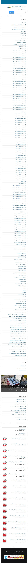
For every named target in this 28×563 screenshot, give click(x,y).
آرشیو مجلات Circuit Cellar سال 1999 (19, 74)
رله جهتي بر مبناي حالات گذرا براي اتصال (18, 444)
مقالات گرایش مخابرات (22, 257)
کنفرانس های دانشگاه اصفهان (20, 355)
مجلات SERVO (23, 211)
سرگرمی (24, 290)
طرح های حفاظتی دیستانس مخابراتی (19, 485)
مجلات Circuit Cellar (22, 48)
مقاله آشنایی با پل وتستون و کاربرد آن (17, 386)
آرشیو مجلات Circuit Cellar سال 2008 (19, 94)
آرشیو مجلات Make (22, 46)
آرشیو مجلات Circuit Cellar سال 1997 (19, 70)
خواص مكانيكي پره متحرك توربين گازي (18, 527)
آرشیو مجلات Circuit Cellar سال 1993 (19, 61)
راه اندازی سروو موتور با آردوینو (20, 417)
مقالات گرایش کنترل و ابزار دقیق (20, 259)
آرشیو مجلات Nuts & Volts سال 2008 (19, 194)
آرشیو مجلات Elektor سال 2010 (20, 127)
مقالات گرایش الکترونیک (21, 253)
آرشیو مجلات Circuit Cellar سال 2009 (19, 96)
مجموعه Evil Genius (22, 307)
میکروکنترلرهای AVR (22, 268)
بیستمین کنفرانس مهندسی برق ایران (19, 338)
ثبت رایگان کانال (23, 365)
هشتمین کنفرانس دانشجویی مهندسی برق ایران (17, 353)
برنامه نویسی (23, 38)
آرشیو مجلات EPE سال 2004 (21, 155)
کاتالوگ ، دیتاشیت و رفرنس (21, 303)
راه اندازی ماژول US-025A (21, 399)
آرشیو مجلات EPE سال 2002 (21, 151)
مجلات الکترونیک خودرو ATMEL (20, 242)
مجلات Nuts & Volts (22, 183)
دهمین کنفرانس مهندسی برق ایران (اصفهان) (18, 340)
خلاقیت (24, 288)
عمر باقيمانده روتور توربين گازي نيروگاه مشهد (17, 515)
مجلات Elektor (23, 111)
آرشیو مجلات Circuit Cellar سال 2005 (19, 87)
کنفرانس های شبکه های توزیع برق (19, 318)
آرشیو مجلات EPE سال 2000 (21, 146)
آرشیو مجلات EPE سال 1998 (21, 142)
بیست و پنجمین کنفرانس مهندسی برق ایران (18, 333)
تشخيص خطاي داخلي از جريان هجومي (18, 491)
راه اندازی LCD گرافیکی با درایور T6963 (19, 414)
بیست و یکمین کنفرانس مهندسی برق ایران (18, 335)
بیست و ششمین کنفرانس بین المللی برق (18, 329)
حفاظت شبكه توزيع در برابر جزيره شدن (18, 479)
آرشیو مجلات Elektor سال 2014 (20, 135)
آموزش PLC (23, 31)
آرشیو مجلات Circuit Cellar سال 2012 (19, 103)
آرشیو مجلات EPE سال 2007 (21, 161)
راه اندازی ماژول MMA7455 (21, 401)
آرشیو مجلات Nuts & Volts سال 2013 (19, 205)
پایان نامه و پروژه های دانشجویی (20, 299)
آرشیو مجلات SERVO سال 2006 (20, 220)
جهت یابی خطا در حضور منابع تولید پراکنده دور (17, 438)
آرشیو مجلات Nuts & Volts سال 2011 (19, 201)
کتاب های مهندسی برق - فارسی (20, 312)
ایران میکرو (22, 387)
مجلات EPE (24, 140)
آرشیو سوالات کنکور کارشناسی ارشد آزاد (19, 29)
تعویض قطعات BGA (22, 285)
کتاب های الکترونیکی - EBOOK (20, 305)
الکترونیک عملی (23, 33)
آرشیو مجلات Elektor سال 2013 (20, 133)
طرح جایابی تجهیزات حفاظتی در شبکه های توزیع (16, 497)
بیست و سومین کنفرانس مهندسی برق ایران (18, 327)
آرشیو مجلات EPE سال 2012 (21, 172)
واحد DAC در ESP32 (22, 408)
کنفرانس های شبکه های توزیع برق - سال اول (18, 320)
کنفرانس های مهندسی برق (21, 322)
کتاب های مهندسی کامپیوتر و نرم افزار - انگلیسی (17, 314)
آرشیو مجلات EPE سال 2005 (21, 157)
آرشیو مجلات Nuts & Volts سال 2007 (19, 192)
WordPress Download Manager (18, 553)
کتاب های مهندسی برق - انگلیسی (20, 309)
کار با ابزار (24, 296)
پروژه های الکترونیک (22, 301)
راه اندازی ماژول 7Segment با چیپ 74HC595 (18, 406)
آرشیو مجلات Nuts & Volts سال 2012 (19, 203)
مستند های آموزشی (22, 294)
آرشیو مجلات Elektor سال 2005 (20, 116)
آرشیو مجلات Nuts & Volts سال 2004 (19, 185)
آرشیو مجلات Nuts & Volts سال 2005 (19, 187)
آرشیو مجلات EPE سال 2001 (21, 148)
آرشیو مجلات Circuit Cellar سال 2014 (19, 107)
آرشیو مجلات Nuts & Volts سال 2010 (19, 198)
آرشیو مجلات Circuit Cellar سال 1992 (19, 59)
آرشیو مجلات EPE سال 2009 (21, 166)
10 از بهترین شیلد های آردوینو (20, 403)
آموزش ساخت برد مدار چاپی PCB (20, 277)
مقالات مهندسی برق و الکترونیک (20, 249)
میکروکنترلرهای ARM (22, 266)
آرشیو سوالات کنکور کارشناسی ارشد (19, 27)
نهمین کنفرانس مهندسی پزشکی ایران (19, 351)
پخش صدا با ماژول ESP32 (21, 419)
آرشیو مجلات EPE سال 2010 (21, 168)
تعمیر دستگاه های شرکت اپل (20, 283)
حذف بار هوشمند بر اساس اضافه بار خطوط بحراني (16, 450)
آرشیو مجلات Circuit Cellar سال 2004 (19, 85)
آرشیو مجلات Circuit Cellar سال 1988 (19, 50)
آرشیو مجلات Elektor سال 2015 (20, 137)
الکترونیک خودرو (23, 281)
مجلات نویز (24, 246)
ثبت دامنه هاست (22, 370)
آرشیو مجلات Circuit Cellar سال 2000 (19, 77)
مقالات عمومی (23, 251)
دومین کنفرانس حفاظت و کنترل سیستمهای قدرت (17, 344)
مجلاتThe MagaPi (22, 433)
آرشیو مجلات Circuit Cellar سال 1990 (19, 55)
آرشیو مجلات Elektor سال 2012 (20, 131)
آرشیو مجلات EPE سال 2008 (21, 164)
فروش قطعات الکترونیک (21, 368)
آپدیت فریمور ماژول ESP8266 (20, 412)
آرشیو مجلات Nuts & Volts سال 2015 (19, 209)
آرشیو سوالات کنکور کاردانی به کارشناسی (18, 24)
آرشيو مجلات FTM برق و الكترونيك (19, 44)
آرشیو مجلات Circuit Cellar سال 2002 (19, 81)
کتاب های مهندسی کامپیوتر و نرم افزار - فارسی (17, 316)
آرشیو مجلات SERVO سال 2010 (20, 229)
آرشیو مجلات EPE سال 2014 (21, 177)
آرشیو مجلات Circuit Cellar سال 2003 (19, 83)
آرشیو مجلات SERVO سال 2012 (20, 233)
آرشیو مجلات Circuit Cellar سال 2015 (19, 109)
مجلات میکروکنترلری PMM (21, 244)
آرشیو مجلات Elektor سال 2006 (20, 118)
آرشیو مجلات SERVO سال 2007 (20, 222)
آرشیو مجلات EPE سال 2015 (21, 179)
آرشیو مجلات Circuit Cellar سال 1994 (19, 64)
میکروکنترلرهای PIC (22, 270)
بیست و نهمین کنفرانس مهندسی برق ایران (18, 331)
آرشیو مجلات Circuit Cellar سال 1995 (19, 66)
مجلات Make (23, 181)
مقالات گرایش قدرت (22, 255)
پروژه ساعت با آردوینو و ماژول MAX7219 (18, 410)
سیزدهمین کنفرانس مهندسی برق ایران (19, 346)
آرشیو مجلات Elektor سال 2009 (20, 124)
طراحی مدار (24, 292)
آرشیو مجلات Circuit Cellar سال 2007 (19, 92)
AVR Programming (22, 429)
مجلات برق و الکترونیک (21, 42)
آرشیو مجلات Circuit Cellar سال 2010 (19, 98)
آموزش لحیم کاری (22, 279)
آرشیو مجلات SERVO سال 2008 (20, 224)
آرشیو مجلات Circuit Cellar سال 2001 (19, 79)
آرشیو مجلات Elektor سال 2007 (20, 120)
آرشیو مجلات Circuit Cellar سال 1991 (19, 57)
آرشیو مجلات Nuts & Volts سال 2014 (19, 207)
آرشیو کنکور (23, 22)
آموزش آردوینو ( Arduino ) (21, 264)
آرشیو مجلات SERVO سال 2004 (20, 216)
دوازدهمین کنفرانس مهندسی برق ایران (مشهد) (17, 342)
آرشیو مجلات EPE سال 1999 (21, 144)
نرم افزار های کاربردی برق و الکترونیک (19, 272)
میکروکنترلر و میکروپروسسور (20, 262)
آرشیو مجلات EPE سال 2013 (21, 174)
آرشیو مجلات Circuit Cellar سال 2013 (19, 105)
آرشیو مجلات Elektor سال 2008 (20, 122)
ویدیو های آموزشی (22, 275)
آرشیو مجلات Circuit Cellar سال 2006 (19, 90)
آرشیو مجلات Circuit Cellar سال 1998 (19, 72)
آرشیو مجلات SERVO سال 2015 (20, 240)
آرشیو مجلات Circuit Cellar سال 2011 (19, 100)
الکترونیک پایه (23, 35)
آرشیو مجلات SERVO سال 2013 (20, 235)
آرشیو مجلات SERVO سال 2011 (20, 231)
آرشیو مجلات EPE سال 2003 (21, 153)
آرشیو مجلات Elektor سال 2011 (20, 129)
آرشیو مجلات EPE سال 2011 (21, 170)
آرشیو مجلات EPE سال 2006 (21, 159)
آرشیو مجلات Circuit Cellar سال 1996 (19, 68)
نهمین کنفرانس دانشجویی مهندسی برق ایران (18, 349)
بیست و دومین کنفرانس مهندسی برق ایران (18, 325)
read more (17, 390)
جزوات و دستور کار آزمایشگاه (20, 40)
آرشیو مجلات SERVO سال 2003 (20, 214)
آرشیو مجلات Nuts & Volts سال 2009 (19, 196)
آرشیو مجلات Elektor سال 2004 (20, 114)
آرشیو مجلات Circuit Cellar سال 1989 (19, 53)
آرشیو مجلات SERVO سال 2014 (20, 238)
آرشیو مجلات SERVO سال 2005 (20, 218)
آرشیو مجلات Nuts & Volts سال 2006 (19, 190)
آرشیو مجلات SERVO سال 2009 (20, 227)
